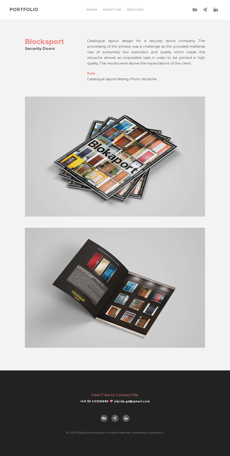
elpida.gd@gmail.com (132, 401)
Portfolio (23, 9)
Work (91, 9)
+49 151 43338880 (94, 401)
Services (135, 9)
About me (112, 9)
